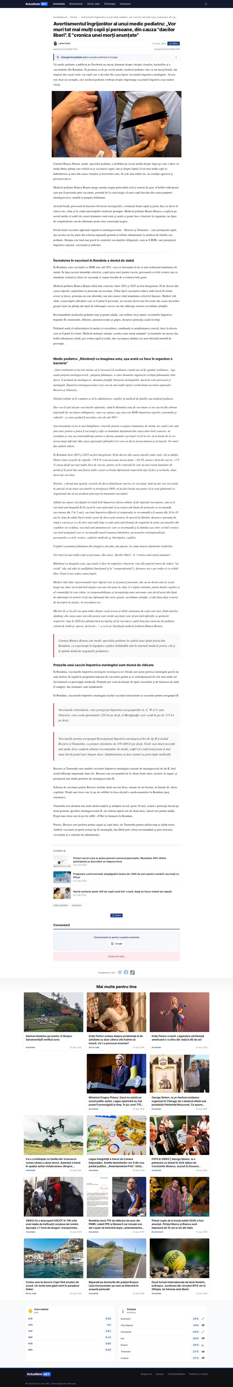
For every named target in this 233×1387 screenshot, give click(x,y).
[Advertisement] (53, 1076)
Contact (160, 1374)
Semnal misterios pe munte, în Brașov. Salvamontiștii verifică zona (49, 1037)
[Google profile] (119, 972)
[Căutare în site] (206, 4)
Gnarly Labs (39, 1383)
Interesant (125, 3)
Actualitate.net (60, 17)
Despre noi (146, 1374)
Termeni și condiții (198, 1374)
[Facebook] (126, 972)
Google (118, 943)
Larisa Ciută (64, 43)
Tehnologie (109, 3)
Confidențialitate (176, 1374)
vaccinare (76, 905)
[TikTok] (132, 972)
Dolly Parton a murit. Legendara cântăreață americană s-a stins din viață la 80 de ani (178, 1037)
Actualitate (36, 4)
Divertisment (76, 3)
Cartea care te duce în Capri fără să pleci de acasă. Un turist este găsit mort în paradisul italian (52, 1286)
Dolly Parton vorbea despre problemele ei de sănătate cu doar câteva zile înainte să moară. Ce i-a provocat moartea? (116, 1039)
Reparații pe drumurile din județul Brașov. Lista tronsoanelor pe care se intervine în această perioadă (114, 1286)
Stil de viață (93, 3)
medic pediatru (60, 905)
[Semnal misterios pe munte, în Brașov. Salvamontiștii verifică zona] (53, 1012)
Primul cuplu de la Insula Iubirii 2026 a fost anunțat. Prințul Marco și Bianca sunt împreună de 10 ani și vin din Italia (178, 1224)
